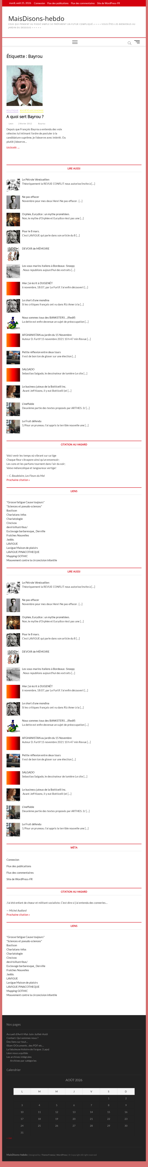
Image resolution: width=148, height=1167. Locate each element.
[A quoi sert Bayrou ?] (38, 85)
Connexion (39, 3)
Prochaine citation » (18, 479)
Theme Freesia (48, 1154)
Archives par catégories (23, 1060)
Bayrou (41, 123)
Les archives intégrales (19, 1056)
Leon (10, 123)
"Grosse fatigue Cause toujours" (25, 502)
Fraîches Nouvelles (17, 535)
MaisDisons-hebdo (36, 19)
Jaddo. (10, 539)
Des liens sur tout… (17, 1041)
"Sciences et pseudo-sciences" (24, 506)
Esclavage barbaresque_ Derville (25, 531)
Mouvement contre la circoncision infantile (31, 560)
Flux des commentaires (83, 3)
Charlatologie (14, 518)
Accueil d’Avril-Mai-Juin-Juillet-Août (27, 1034)
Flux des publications (58, 3)
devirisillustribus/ (17, 527)
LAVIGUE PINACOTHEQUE (23, 552)
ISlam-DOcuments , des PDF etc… (25, 1045)
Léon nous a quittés (17, 1053)
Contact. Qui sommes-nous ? (22, 1037)
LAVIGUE (12, 543)
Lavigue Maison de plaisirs (22, 547)
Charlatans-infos (16, 514)
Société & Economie (31, 110)
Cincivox (11, 522)
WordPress (61, 1154)
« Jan (9, 1137)
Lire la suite (14, 147)
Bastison (11, 510)
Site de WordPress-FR (108, 3)
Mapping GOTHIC (17, 556)
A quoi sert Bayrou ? (25, 116)
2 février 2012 (25, 123)
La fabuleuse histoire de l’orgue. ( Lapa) (27, 1049)
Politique (12, 110)
